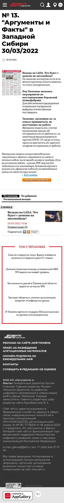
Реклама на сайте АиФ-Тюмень (26, 342)
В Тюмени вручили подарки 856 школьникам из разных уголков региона (32, 313)
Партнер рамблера (33, 486)
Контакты (10, 364)
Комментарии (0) (18, 227)
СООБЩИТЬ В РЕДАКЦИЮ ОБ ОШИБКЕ (29, 369)
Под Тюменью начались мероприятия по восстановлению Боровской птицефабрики (39, 96)
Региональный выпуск (17, 199)
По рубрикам (29, 195)
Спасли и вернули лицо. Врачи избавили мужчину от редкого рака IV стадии (32, 256)
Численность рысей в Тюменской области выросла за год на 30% (32, 285)
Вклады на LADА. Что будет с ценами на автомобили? (40, 74)
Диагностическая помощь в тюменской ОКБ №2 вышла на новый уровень (32, 270)
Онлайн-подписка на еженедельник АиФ (19, 357)
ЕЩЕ (34, 231)
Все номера (30, 175)
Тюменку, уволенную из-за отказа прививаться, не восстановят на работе (39, 121)
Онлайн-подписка (36, 180)
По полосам (11, 195)
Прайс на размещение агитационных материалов (24, 349)
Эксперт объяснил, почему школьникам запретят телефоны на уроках (32, 299)
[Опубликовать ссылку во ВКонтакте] (24, 231)
